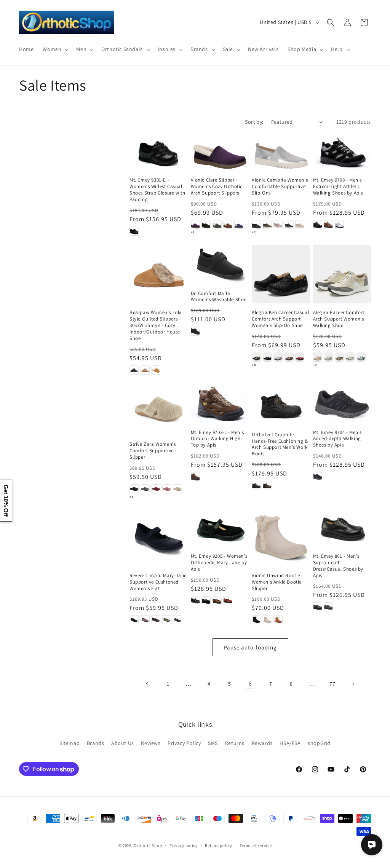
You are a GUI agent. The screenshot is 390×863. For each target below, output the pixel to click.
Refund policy (218, 845)
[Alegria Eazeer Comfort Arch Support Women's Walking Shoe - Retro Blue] (361, 357)
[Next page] (353, 683)
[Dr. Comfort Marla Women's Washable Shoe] (220, 264)
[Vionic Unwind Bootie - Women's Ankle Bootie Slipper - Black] (256, 619)
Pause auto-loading (250, 647)
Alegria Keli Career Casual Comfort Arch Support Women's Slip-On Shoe (280, 319)
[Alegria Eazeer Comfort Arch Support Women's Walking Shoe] (342, 274)
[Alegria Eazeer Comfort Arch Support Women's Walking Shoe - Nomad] (339, 357)
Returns (235, 743)
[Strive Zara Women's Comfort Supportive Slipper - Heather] (166, 488)
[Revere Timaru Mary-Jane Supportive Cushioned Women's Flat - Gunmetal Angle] (155, 619)
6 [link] (250, 684)
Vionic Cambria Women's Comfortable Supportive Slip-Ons (280, 186)
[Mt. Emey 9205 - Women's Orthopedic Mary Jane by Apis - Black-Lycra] (206, 600)
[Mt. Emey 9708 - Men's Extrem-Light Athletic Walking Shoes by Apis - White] (339, 224)
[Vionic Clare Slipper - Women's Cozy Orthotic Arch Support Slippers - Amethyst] (195, 224)
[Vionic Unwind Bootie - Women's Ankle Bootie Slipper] (281, 537)
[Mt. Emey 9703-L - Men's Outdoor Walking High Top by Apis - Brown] (195, 476)
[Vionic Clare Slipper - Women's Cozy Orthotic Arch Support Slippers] (220, 151)
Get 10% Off (6, 501)
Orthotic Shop (148, 845)
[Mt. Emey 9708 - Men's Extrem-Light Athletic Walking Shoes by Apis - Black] (317, 224)
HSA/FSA (290, 743)
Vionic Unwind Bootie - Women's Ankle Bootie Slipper (277, 582)
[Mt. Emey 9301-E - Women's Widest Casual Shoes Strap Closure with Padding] (158, 151)
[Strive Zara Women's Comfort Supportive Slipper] (158, 409)
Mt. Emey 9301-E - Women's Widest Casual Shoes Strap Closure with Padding (157, 190)
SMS (213, 743)
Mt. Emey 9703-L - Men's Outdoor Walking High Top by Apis (217, 438)
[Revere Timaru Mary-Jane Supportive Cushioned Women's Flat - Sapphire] (177, 619)
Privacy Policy (184, 743)
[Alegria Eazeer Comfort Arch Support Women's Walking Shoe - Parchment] (350, 357)
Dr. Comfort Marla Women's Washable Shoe (219, 296)
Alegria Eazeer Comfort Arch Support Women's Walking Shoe (338, 319)
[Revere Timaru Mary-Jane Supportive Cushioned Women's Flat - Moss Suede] (166, 619)
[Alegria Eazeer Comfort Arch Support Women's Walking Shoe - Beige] (317, 357)
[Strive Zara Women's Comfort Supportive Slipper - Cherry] (155, 488)
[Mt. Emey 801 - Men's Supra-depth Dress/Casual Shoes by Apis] (342, 527)
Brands (95, 743)
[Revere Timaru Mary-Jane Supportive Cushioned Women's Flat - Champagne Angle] (145, 619)
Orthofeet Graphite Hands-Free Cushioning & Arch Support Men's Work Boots (280, 444)
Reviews (150, 743)
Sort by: (254, 121)
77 (332, 683)
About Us (122, 743)
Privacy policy (183, 845)
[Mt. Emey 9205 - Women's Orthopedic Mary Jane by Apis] (220, 527)
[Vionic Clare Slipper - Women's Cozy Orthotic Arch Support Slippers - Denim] (238, 224)
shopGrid (319, 743)
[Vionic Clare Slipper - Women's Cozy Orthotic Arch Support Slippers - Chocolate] (227, 224)
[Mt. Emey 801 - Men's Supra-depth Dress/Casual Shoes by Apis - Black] (317, 606)
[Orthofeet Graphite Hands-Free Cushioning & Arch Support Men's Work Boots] (281, 404)
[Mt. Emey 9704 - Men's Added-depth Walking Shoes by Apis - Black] (317, 476)
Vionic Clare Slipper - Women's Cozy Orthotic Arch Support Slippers (217, 186)
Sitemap (69, 743)
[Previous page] (147, 683)
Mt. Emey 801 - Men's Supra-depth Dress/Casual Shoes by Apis (338, 566)
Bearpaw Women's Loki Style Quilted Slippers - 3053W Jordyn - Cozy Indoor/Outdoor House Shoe (155, 325)
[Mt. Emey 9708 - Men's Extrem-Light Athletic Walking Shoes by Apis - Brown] (328, 224)
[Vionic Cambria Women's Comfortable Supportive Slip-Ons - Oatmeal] (299, 224)
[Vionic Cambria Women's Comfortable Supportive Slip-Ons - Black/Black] (256, 224)
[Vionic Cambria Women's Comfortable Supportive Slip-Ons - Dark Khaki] (267, 224)
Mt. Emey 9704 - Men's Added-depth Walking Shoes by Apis (337, 438)
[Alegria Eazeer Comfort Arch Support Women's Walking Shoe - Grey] (328, 357)
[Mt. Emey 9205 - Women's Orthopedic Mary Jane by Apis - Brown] (217, 600)
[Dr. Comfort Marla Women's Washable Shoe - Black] (195, 331)
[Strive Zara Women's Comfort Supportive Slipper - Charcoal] (145, 488)
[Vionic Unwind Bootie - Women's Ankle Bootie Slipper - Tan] (278, 619)
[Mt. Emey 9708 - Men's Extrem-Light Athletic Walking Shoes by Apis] (342, 151)
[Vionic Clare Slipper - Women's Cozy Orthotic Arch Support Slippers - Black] (206, 224)
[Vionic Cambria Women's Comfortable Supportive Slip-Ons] (281, 151)
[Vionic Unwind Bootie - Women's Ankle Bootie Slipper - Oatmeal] (267, 619)
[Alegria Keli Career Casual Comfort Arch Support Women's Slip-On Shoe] (281, 274)
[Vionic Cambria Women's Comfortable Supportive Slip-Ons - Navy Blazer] (289, 224)
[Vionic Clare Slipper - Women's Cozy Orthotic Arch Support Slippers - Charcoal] (217, 224)
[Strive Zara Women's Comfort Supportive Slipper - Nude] (177, 488)
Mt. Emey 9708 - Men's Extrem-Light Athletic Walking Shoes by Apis (338, 186)
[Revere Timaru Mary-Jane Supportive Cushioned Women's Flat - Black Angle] (134, 619)
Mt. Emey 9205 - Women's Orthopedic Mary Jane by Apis (219, 562)
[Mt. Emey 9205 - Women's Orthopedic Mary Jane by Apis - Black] (195, 600)
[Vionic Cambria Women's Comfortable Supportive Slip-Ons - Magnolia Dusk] (278, 224)
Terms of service (256, 845)
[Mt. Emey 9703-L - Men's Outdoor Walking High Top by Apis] (220, 403)
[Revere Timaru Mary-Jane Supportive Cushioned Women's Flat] (158, 537)
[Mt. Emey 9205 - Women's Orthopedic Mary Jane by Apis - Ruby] (227, 600)
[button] (55, 49)
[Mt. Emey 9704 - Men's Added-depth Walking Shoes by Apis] (342, 403)
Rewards (262, 743)
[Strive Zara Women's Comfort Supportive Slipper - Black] (134, 488)
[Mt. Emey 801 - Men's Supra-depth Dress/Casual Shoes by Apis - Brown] (328, 606)
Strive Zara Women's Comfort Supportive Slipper (152, 450)
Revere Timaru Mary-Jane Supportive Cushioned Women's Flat (158, 582)
